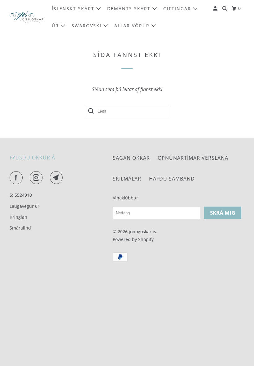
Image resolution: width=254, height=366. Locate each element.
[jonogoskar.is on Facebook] (17, 177)
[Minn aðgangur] (216, 8)
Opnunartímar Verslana (193, 157)
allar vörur (132, 26)
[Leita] (225, 8)
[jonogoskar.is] (27, 17)
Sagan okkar (131, 157)
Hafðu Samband (172, 178)
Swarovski (87, 26)
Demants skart (129, 8)
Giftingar (178, 8)
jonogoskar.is (142, 231)
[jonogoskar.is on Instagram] (37, 177)
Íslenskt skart (74, 8)
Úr (56, 26)
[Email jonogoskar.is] (57, 177)
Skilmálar (127, 178)
